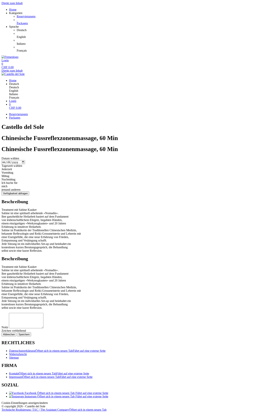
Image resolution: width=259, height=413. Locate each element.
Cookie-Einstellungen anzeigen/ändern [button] (25, 402)
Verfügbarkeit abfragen (15, 193)
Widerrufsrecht (18, 354)
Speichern (24, 334)
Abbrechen (9, 334)
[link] (137, 30)
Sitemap (14, 357)
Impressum (51, 377)
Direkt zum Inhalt (12, 3)
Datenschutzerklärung (57, 350)
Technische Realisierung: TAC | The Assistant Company (54, 409)
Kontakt (49, 373)
